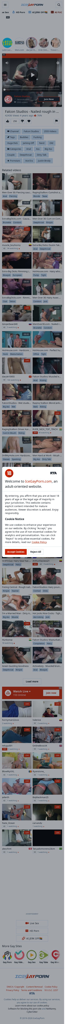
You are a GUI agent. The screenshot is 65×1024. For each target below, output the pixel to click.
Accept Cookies (15, 551)
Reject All (35, 551)
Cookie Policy (39, 542)
